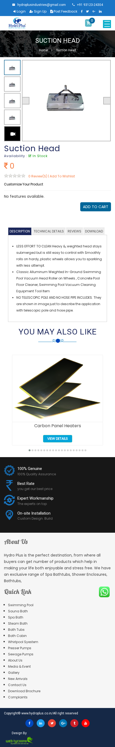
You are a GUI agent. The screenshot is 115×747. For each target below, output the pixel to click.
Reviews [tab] (74, 231)
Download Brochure (24, 691)
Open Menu (107, 24)
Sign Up (40, 11)
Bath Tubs (16, 629)
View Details (57, 438)
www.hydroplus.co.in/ (37, 713)
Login (21, 11)
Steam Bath (18, 623)
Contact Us (17, 685)
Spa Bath (15, 617)
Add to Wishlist (62, 176)
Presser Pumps (19, 648)
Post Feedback (65, 11)
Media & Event (19, 666)
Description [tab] (20, 231)
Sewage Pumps (20, 654)
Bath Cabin (17, 635)
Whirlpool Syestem (23, 642)
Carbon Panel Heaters (57, 425)
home (43, 50)
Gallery (14, 672)
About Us (15, 660)
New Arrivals (18, 678)
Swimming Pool (20, 605)
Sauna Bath (18, 611)
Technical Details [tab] (49, 231)
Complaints (18, 697)
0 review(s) (37, 176)
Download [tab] (94, 231)
